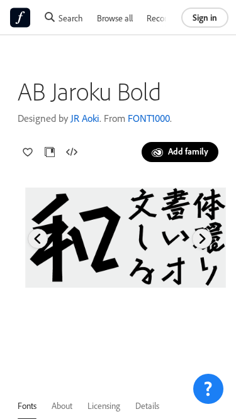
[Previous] (38, 239)
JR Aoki (84, 118)
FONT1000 (149, 118)
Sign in (205, 17)
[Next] (202, 239)
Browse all (115, 18)
